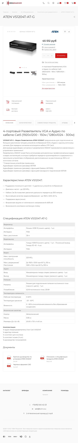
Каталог (6, 390)
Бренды (25, 390)
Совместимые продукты (46, 123)
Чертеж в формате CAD (22, 364)
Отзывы (65, 123)
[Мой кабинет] (53, 3)
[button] (20, 67)
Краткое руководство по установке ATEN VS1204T (22, 358)
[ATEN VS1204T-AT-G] (23, 47)
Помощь (65, 390)
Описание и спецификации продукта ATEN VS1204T (57, 358)
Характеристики (25, 123)
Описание (9, 123)
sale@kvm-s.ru (40, 409)
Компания (47, 390)
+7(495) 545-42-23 (39, 405)
